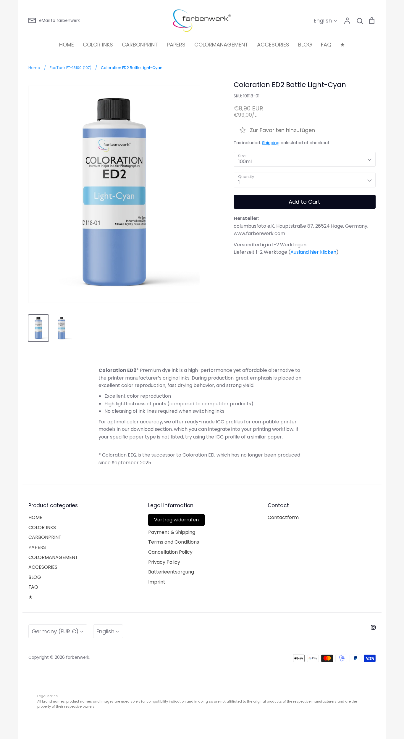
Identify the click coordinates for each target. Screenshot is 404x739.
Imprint (156, 582)
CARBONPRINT (140, 44)
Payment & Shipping (171, 532)
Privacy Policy (164, 562)
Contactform (283, 517)
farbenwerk (77, 657)
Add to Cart (304, 201)
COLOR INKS (98, 44)
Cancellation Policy (170, 552)
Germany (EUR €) (55, 631)
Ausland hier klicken (313, 252)
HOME (66, 44)
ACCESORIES (273, 44)
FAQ (326, 44)
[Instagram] (373, 627)
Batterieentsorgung (171, 571)
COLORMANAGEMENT (221, 44)
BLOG (305, 44)
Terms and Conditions (173, 542)
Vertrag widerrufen (176, 519)
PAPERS (176, 44)
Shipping (270, 143)
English (323, 20)
